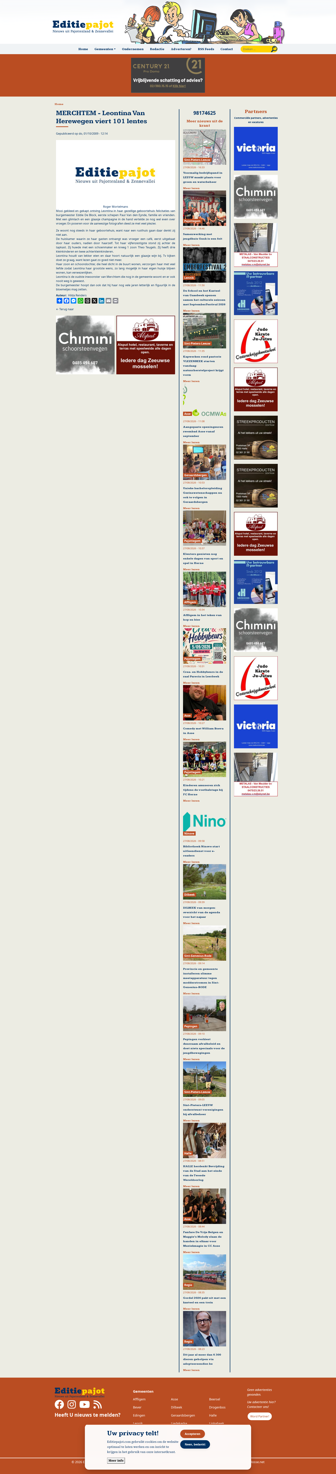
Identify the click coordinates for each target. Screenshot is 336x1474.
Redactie (157, 49)
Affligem (139, 1399)
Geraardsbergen (183, 1415)
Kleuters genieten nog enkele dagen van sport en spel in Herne (203, 558)
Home (83, 49)
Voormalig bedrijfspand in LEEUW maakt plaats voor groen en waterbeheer (202, 177)
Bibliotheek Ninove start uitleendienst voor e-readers (201, 851)
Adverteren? (181, 49)
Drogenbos (217, 1407)
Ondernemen (133, 49)
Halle (213, 1415)
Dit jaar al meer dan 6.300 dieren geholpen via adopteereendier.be (202, 1359)
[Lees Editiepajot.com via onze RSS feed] (97, 1407)
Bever (137, 1407)
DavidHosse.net (253, 1462)
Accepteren (192, 1434)
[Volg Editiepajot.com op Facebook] (59, 1407)
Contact (226, 49)
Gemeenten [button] (103, 49)
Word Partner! (259, 1416)
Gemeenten (143, 1391)
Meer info (116, 1460)
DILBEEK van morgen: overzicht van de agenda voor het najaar (201, 912)
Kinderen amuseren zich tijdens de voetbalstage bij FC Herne (203, 790)
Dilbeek (176, 1407)
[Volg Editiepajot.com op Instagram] (72, 1407)
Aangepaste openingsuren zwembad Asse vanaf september (203, 431)
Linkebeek (216, 1423)
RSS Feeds (206, 49)
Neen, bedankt (195, 1444)
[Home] (84, 26)
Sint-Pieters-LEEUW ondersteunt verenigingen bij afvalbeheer (203, 1110)
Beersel (214, 1399)
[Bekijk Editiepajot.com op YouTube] (84, 1407)
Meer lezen (191, 188)
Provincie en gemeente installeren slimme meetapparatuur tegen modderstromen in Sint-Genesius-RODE (201, 978)
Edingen (139, 1415)
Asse (174, 1399)
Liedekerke (179, 1423)
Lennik (138, 1423)
